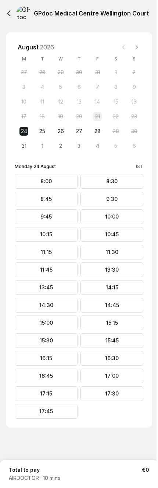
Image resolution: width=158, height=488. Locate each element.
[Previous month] (123, 47)
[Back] (8, 13)
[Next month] (137, 47)
